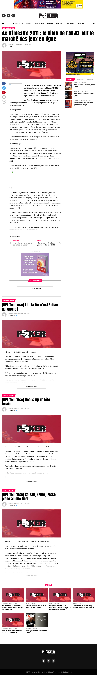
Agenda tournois (39, 24)
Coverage (28, 24)
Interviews (50, 24)
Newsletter (80, 24)
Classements (59, 24)
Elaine (11, 46)
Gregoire (12, 315)
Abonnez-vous (70, 24)
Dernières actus (18, 24)
